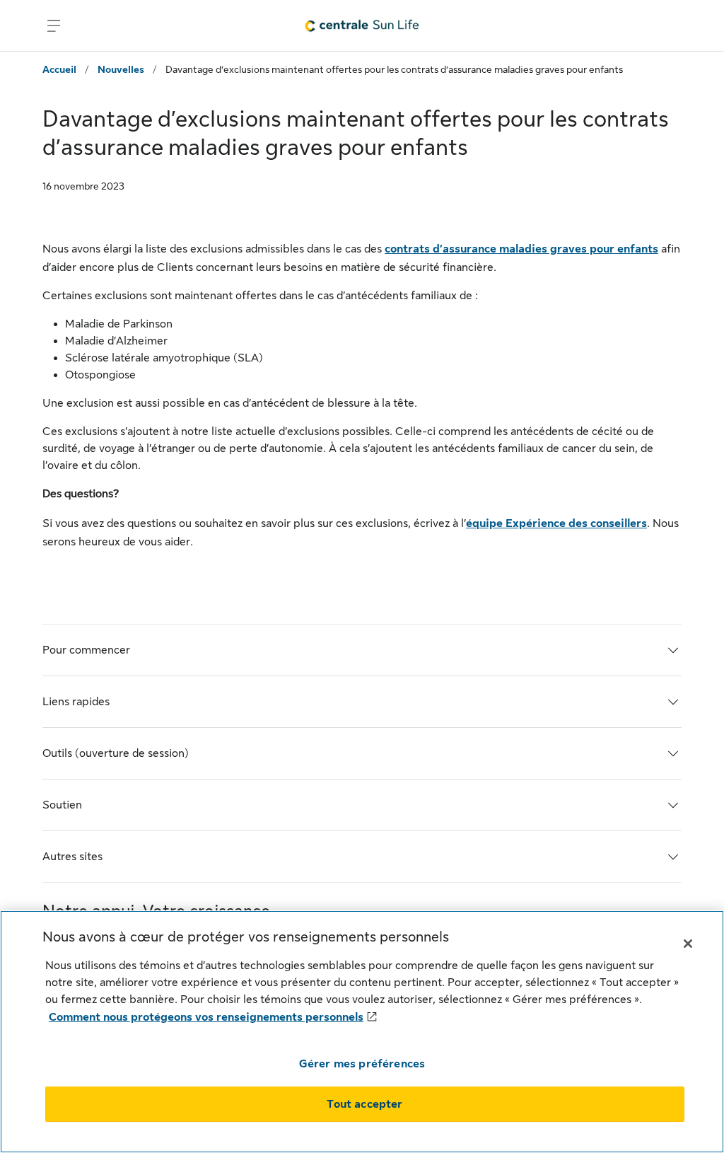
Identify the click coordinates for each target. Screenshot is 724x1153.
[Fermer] (687, 943)
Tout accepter (364, 1104)
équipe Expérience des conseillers (556, 523)
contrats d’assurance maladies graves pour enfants (521, 249)
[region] (362, 1031)
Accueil (59, 69)
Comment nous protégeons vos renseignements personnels (206, 1017)
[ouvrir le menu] (53, 25)
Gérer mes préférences (362, 1064)
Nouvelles (121, 69)
